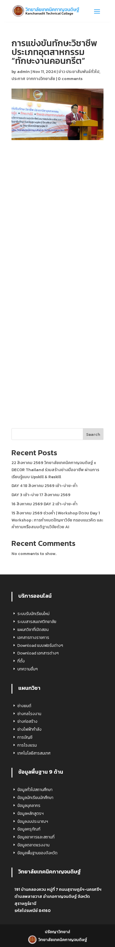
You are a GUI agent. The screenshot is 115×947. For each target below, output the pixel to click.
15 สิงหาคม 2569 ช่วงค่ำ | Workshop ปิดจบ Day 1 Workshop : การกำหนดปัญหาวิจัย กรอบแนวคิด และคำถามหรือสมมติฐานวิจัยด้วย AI (57, 520)
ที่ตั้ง (21, 661)
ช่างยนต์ (24, 706)
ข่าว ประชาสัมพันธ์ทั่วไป (78, 72)
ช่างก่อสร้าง (27, 721)
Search (93, 434)
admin (23, 72)
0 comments (70, 79)
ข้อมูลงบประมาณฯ (32, 821)
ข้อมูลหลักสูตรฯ (30, 813)
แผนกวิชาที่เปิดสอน (33, 630)
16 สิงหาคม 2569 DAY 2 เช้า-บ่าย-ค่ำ (45, 504)
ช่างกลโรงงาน (29, 714)
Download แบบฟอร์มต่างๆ (40, 645)
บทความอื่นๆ (27, 669)
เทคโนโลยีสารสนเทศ (33, 753)
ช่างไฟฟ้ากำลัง (29, 729)
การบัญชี (24, 737)
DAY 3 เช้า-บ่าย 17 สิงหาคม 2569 (41, 495)
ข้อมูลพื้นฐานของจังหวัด (37, 853)
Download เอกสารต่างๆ (38, 653)
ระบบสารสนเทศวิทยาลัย (36, 622)
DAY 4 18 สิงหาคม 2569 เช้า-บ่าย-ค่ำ (45, 486)
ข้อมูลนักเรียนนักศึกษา (35, 798)
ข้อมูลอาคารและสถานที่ (36, 837)
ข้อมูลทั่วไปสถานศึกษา (34, 790)
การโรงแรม (27, 745)
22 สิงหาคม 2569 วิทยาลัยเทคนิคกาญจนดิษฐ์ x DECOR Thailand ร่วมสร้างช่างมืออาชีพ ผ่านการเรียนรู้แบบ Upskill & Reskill (55, 470)
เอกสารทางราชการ (33, 637)
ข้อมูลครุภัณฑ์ (28, 829)
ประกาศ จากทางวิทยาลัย (33, 79)
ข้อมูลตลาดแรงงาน (33, 845)
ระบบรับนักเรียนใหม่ (33, 614)
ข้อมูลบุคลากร (28, 806)
